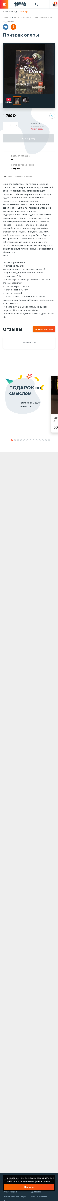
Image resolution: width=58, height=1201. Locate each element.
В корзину (29, 138)
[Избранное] (45, 3)
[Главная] (20, 4)
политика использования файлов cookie (28, 1181)
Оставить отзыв (44, 329)
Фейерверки (10, 1191)
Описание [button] (7, 176)
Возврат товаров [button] (23, 176)
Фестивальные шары (15, 1196)
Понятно (29, 1187)
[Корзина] (54, 4)
